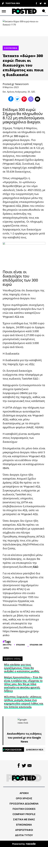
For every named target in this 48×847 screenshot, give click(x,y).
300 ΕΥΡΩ (7, 644)
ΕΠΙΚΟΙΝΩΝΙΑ (24, 824)
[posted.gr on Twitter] (40, 3)
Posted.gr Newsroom (16, 84)
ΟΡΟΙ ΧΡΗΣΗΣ (24, 798)
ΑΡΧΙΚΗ (24, 793)
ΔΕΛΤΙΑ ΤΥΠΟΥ (24, 835)
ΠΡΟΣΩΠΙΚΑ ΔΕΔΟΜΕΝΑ (24, 803)
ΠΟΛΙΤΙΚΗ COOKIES (24, 809)
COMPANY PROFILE (24, 814)
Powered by (18, 844)
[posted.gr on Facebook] (36, 3)
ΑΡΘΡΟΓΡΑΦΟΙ (24, 830)
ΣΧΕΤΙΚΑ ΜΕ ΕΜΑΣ (24, 819)
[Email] (45, 3)
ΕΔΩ (35, 378)
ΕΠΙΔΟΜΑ (20, 644)
